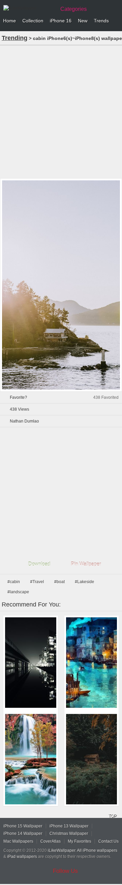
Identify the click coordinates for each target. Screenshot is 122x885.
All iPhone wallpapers (97, 850)
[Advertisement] (61, 111)
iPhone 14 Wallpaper (22, 833)
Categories (73, 9)
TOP (112, 816)
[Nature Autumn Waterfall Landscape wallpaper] (30, 759)
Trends (101, 20)
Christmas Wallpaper (68, 833)
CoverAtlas (50, 841)
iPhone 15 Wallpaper (22, 826)
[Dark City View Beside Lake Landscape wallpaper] (30, 662)
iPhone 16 (61, 20)
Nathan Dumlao (24, 421)
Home (9, 20)
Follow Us (65, 871)
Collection (32, 20)
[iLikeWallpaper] (28, 8)
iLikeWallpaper (61, 850)
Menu (115, 21)
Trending (14, 38)
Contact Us (108, 841)
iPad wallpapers (22, 856)
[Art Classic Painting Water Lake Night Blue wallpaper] (91, 662)
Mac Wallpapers (18, 841)
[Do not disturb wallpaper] (91, 759)
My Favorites (79, 841)
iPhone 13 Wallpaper (68, 826)
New (82, 20)
